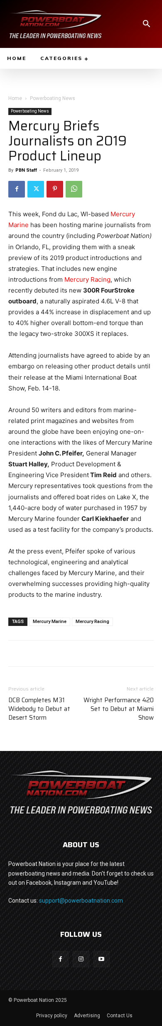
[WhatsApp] (74, 189)
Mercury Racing (87, 279)
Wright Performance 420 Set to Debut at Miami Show (118, 709)
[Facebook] (16, 189)
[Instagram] (81, 959)
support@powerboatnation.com (81, 900)
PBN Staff (26, 170)
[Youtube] (101, 959)
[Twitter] (35, 189)
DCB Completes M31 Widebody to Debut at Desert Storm (39, 709)
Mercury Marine (49, 621)
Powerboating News (52, 98)
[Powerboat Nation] (55, 24)
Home (15, 98)
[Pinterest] (55, 189)
